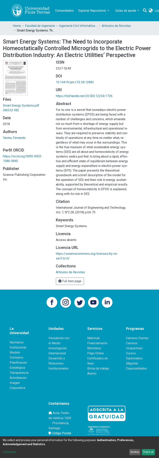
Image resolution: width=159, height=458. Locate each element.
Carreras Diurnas (137, 338)
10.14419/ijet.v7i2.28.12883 (75, 82)
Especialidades (136, 368)
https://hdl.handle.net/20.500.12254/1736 (84, 96)
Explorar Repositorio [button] (92, 10)
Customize (9, 452)
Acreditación (18, 378)
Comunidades (64, 10)
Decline (134, 452)
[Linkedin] (107, 302)
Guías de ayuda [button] (126, 10)
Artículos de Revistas (116, 26)
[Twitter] (79, 302)
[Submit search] (144, 10)
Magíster (132, 363)
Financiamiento (97, 343)
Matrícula (93, 338)
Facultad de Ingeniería (40, 26)
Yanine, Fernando (14, 138)
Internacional (57, 353)
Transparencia (19, 373)
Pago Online (95, 353)
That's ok (148, 452)
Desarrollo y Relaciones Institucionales (58, 363)
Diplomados (134, 358)
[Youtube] (93, 302)
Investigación (57, 348)
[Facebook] (52, 302)
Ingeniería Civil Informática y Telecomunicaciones (78, 26)
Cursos (131, 353)
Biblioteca (94, 348)
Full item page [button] (71, 281)
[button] (150, 10)
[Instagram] (65, 302)
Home (17, 26)
